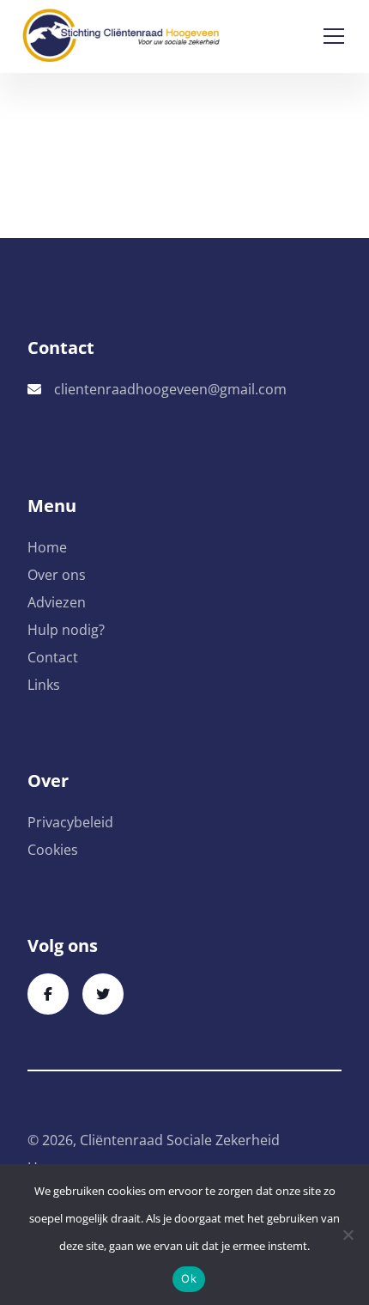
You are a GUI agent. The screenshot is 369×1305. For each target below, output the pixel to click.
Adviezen (56, 602)
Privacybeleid (70, 822)
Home (47, 547)
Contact (52, 657)
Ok (189, 1278)
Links (43, 684)
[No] (347, 1234)
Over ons (56, 574)
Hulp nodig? (66, 629)
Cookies (52, 849)
